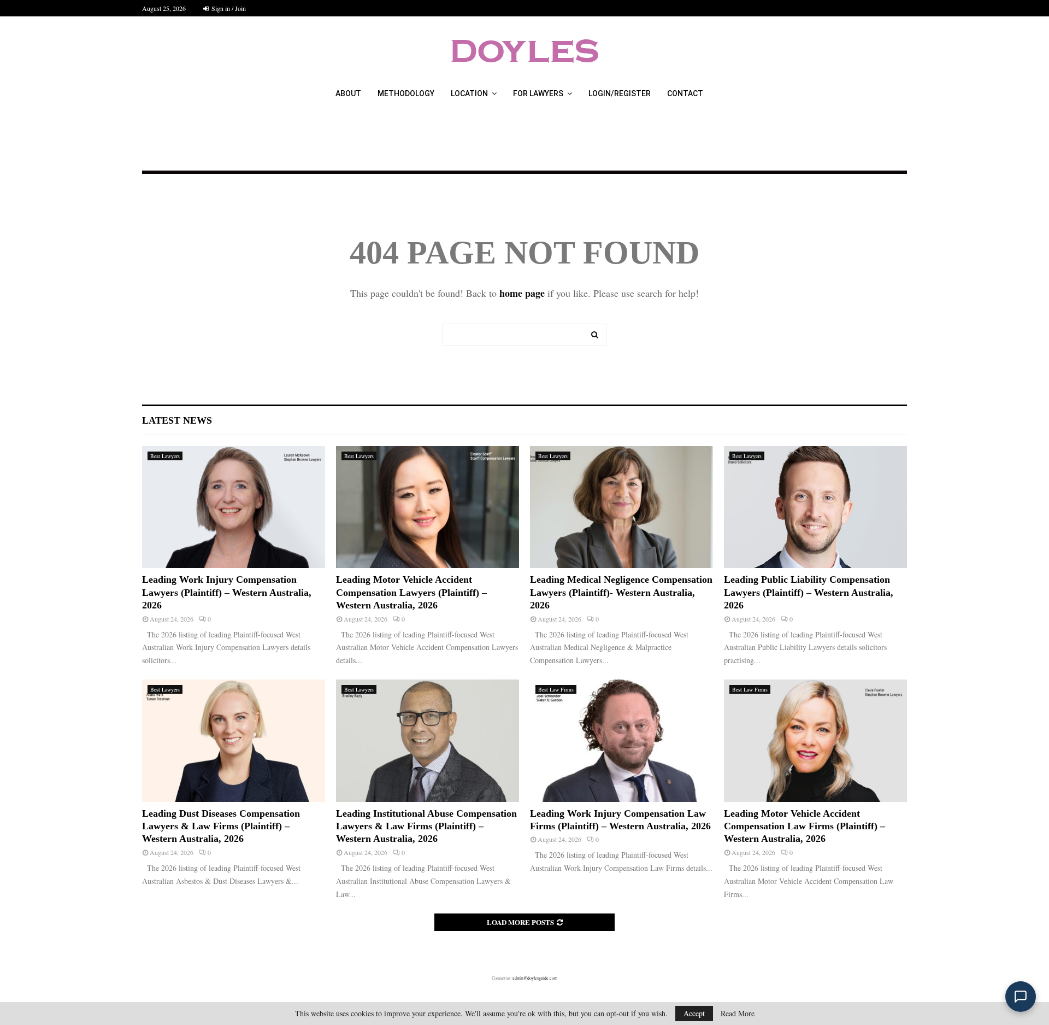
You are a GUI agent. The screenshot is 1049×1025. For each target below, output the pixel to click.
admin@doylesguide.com (534, 978)
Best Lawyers (165, 456)
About (348, 93)
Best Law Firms (556, 689)
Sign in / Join (228, 8)
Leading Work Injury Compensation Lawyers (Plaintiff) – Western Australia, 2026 (226, 592)
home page (522, 293)
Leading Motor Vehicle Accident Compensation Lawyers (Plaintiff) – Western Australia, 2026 (411, 592)
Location (469, 93)
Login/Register (619, 93)
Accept (694, 1013)
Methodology (406, 93)
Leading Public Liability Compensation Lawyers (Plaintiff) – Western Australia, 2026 (808, 592)
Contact (685, 93)
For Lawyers (538, 93)
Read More (738, 1013)
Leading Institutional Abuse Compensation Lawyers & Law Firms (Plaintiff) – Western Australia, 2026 (426, 826)
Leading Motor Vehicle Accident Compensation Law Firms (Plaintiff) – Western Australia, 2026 (804, 826)
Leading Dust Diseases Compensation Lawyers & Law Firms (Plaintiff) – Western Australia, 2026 (221, 826)
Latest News (177, 420)
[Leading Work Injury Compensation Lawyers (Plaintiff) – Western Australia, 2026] (233, 507)
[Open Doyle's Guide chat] (1020, 996)
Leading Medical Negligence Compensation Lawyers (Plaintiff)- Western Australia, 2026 (621, 592)
